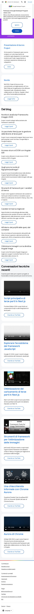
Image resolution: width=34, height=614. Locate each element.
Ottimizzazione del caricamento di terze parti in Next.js (15, 391)
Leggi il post (9, 126)
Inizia (17, 31)
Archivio (3, 581)
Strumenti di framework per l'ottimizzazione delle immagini (17, 439)
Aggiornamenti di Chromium (8, 576)
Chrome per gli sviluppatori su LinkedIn (11, 596)
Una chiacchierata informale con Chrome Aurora (16, 489)
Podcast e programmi (7, 584)
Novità (7, 80)
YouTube (3, 594)
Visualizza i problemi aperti (8, 569)
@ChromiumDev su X (6, 591)
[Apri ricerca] (22, 2)
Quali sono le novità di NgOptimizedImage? (10, 168)
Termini (3, 606)
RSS (2, 599)
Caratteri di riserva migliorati (12, 209)
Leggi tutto (11, 99)
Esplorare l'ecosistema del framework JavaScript (16, 346)
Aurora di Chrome (13, 534)
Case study (4, 579)
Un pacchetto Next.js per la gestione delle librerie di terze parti (16, 132)
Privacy (8, 606)
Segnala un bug (5, 566)
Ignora (17, 25)
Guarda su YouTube (13, 315)
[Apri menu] (2, 2)
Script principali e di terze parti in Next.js (15, 300)
